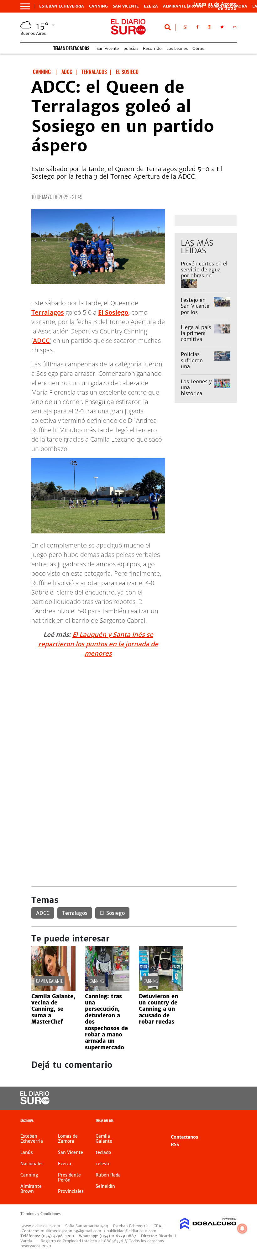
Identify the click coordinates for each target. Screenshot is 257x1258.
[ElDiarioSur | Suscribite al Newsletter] (235, 28)
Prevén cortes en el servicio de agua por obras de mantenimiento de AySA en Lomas (204, 275)
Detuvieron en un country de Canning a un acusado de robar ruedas (158, 1009)
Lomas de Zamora (68, 1138)
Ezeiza (151, 6)
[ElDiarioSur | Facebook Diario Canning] (197, 28)
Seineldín (105, 1186)
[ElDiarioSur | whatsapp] (185, 28)
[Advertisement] (134, 707)
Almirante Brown (183, 6)
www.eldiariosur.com (41, 1226)
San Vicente (126, 6)
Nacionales (32, 1163)
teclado (103, 1152)
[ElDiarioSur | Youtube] (226, 1098)
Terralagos (47, 312)
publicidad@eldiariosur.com (131, 1231)
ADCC (41, 340)
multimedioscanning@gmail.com (71, 1231)
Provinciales (71, 1191)
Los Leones (177, 48)
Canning (98, 6)
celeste (103, 1163)
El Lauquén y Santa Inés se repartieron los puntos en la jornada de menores (98, 644)
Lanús (26, 1152)
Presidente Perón (69, 1177)
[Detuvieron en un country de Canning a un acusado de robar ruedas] (161, 989)
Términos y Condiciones (40, 1214)
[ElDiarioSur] (35, 1102)
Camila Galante (49, 981)
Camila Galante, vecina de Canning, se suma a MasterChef (53, 1009)
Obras (198, 48)
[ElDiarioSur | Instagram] (209, 28)
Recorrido (152, 48)
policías (130, 48)
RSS (175, 1144)
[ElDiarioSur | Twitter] (222, 28)
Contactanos (184, 1137)
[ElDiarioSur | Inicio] (229, 1121)
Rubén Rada (108, 1175)
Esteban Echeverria (61, 6)
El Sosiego (112, 913)
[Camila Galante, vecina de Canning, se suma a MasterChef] (53, 989)
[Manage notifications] (242, 1229)
